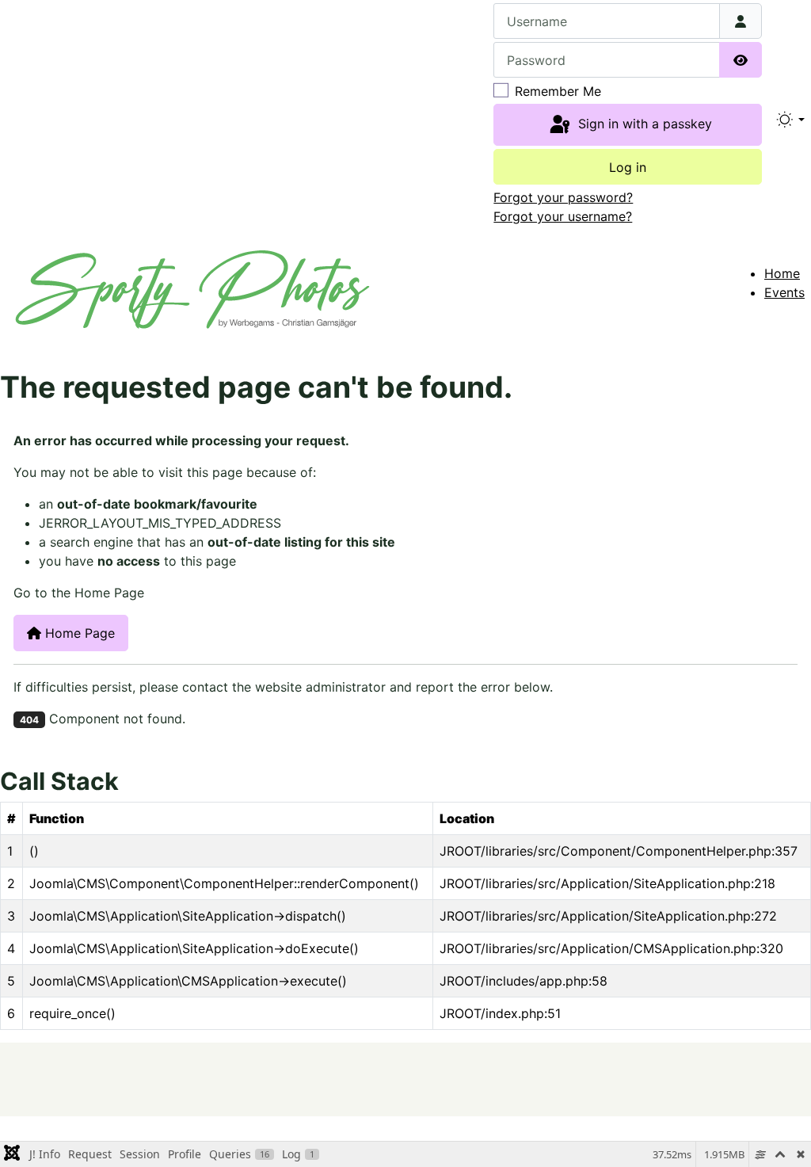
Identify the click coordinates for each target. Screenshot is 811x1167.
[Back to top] (768, 1079)
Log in (627, 167)
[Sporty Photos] (192, 287)
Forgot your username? (562, 216)
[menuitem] (782, 273)
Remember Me (558, 91)
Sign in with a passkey (643, 124)
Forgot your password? (563, 197)
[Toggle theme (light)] (790, 119)
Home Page (78, 633)
